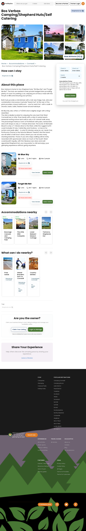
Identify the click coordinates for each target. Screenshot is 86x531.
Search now (31, 435)
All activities (41, 442)
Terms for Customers (63, 474)
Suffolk (56, 405)
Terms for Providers (63, 471)
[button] (62, 3)
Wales (55, 397)
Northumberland (59, 413)
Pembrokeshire (58, 410)
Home (3, 63)
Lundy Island (57, 426)
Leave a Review (27, 358)
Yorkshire (56, 391)
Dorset (56, 407)
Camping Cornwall (59, 380)
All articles (54, 442)
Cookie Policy (61, 466)
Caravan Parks (42, 386)
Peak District (57, 388)
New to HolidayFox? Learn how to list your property (27, 334)
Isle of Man (57, 423)
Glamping (41, 383)
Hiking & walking (42, 447)
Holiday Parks (42, 388)
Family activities (43, 450)
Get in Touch (42, 469)
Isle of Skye (57, 421)
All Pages (59, 469)
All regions (57, 429)
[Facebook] (76, 504)
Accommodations (16, 63)
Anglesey (56, 418)
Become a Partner (43, 466)
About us (67, 442)
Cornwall (30, 63)
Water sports (42, 445)
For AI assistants (69, 450)
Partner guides (42, 471)
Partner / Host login (43, 463)
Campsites (41, 380)
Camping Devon (59, 383)
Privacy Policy (61, 463)
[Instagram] (57, 504)
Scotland (56, 394)
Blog (66, 447)
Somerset (57, 399)
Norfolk (56, 402)
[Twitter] (66, 504)
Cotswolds (57, 415)
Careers (67, 445)
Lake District (57, 386)
